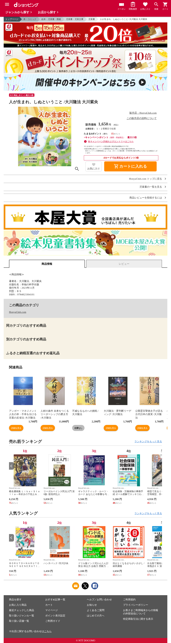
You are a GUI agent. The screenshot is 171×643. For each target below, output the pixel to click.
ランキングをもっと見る (148, 441)
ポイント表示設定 (55, 615)
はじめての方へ (95, 615)
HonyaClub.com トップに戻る (145, 179)
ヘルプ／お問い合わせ (99, 599)
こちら (48, 631)
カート (49, 605)
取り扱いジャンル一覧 (21, 615)
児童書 (91, 19)
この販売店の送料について (142, 118)
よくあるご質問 (95, 610)
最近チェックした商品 (21, 610)
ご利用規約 (129, 599)
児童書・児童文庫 (74, 19)
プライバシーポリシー (135, 605)
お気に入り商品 (18, 605)
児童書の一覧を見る (150, 187)
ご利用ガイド (52, 621)
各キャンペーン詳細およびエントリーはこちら (111, 141)
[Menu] (7, 4)
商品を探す (15, 599)
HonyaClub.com (17, 312)
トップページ (11, 19)
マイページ (51, 610)
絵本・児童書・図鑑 (51, 19)
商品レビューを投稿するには (145, 197)
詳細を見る (16, 428)
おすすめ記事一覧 (55, 599)
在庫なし (78, 428)
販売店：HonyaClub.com (143, 113)
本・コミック (29, 19)
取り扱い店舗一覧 (19, 621)
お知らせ (92, 605)
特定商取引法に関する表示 (138, 619)
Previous (11, 466)
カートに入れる (130, 166)
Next (159, 466)
